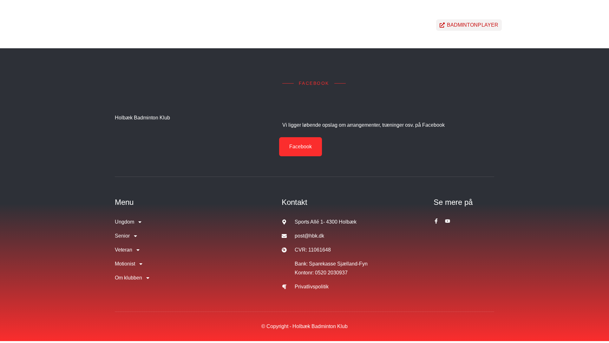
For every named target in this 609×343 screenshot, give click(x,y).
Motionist (337, 25)
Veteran (293, 25)
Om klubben (384, 25)
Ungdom (216, 25)
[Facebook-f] (436, 221)
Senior (255, 25)
